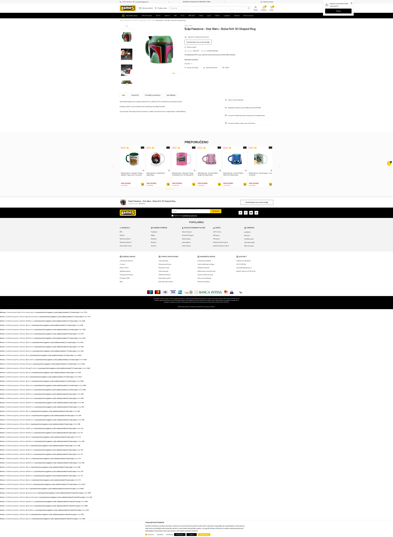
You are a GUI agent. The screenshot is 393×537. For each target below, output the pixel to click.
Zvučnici (153, 246)
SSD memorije (249, 246)
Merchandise (142, 20)
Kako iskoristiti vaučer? (166, 282)
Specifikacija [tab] (171, 95)
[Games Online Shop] (128, 8)
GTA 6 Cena (217, 232)
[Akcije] (123, 148)
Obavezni (150, 534)
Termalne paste (249, 242)
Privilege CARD (125, 278)
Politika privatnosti (164, 275)
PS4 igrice (216, 239)
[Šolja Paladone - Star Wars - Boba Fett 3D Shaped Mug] (123, 202)
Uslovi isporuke (163, 271)
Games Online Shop (125, 20)
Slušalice (154, 239)
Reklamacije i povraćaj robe (206, 271)
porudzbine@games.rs (142, 2)
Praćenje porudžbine (204, 261)
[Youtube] (251, 213)
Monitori (153, 242)
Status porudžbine (147, 8)
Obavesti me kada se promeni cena (198, 37)
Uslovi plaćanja (163, 261)
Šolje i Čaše (151, 20)
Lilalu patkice (186, 242)
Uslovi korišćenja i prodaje (206, 264)
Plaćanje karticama (165, 264)
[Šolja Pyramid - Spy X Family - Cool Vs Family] (260, 159)
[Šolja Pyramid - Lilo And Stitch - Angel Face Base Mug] (209, 159)
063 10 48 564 (127, 2)
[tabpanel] (159, 50)
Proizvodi (134, 20)
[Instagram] (246, 213)
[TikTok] (256, 213)
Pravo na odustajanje (204, 278)
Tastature (154, 232)
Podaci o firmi (124, 268)
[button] (256, 8)
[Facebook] (240, 213)
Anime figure (186, 246)
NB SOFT (200, 307)
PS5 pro (122, 235)
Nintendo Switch (125, 239)
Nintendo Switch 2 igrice (221, 246)
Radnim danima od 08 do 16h (246, 271)
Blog (121, 282)
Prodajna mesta (162, 8)
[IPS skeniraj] (240, 292)
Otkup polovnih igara (126, 275)
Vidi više (187, 64)
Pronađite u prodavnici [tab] (152, 95)
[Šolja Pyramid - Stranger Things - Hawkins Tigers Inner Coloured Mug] (133, 159)
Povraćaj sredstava (204, 282)
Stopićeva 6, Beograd (243, 261)
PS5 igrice (216, 235)
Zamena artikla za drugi (205, 275)
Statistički (160, 534)
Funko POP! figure (188, 235)
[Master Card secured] (226, 292)
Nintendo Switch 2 (126, 242)
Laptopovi (247, 232)
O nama (122, 264)
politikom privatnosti (190, 215)
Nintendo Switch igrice (220, 242)
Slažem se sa (185, 215)
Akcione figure (187, 232)
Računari (247, 235)
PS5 (121, 232)
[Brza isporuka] (128, 148)
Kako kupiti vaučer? (165, 278)
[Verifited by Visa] (231, 292)
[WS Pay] (188, 292)
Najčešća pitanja (268, 2)
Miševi (153, 235)
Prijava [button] (338, 11)
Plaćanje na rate (164, 268)
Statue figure (186, 239)
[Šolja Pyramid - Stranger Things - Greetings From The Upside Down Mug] (184, 159)
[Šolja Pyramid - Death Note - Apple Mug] (158, 159)
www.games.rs (186, 307)
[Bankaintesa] (208, 292)
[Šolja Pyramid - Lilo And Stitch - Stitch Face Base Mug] (235, 159)
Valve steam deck (126, 246)
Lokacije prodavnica (126, 261)
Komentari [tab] (135, 95)
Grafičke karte (249, 239)
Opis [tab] (123, 95)
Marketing (169, 534)
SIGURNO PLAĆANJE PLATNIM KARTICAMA (196, 2)
